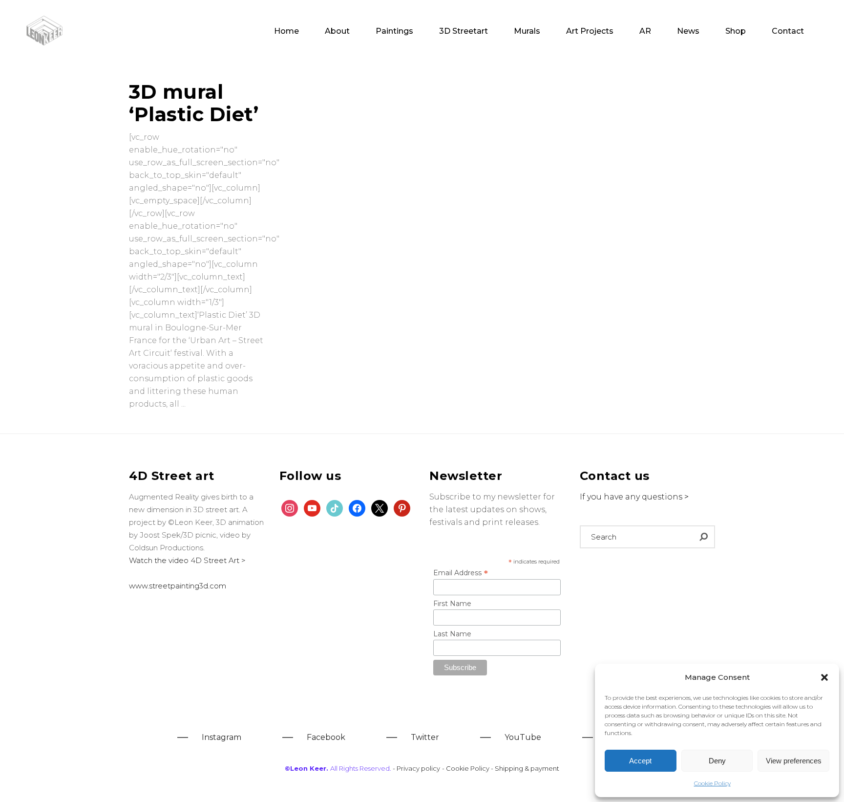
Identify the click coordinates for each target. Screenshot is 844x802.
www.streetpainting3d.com (177, 585)
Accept (640, 761)
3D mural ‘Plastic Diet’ (193, 103)
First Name (452, 603)
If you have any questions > (634, 496)
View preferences (794, 761)
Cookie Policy (712, 783)
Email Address (460, 573)
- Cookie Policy (466, 768)
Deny (717, 761)
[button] (824, 677)
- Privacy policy (416, 768)
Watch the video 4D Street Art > (187, 560)
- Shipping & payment (525, 768)
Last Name (452, 633)
